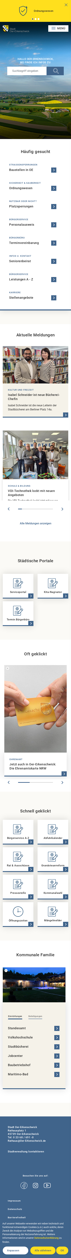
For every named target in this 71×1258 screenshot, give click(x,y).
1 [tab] (33, 19)
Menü (61, 28)
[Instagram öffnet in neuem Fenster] (36, 1185)
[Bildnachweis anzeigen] (6, 349)
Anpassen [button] (13, 1250)
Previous (8, 509)
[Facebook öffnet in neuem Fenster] (24, 1185)
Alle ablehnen (43, 1250)
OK (62, 1250)
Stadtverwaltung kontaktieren (26, 1151)
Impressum (14, 1200)
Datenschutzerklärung (46, 1238)
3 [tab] (39, 19)
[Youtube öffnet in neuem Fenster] (47, 1185)
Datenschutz (15, 1209)
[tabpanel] (35, 12)
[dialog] (35, 1239)
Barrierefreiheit (17, 1217)
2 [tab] (36, 19)
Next (62, 509)
